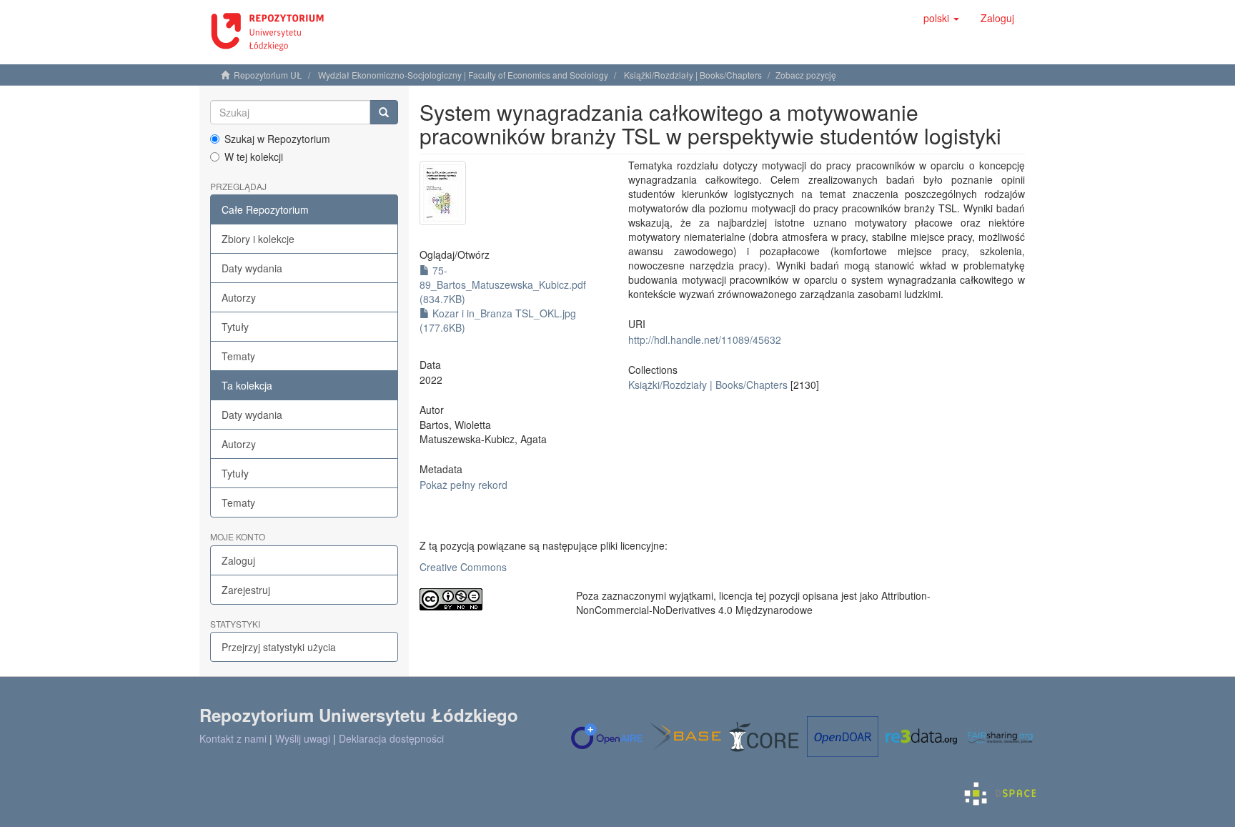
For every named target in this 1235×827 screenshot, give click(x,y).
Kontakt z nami (233, 738)
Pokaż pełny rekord (463, 484)
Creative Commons (463, 567)
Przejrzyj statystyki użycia (279, 647)
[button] (941, 18)
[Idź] (383, 112)
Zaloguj (238, 560)
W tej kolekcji (253, 156)
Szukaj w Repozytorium (277, 139)
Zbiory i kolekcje (258, 239)
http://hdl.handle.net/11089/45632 (704, 339)
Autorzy (239, 297)
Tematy (238, 356)
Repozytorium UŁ (268, 75)
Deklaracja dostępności (391, 738)
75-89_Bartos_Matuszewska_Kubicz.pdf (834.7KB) (503, 284)
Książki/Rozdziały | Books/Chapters (693, 75)
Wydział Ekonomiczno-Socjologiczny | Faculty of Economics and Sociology (463, 75)
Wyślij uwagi (302, 738)
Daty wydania (252, 268)
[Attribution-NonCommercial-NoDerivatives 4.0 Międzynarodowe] (487, 599)
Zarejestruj (246, 590)
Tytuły (235, 327)
